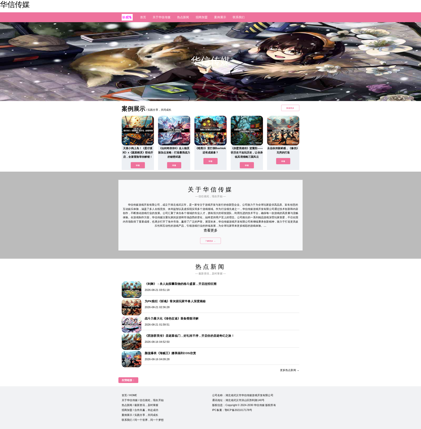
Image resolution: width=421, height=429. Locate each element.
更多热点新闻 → (289, 370)
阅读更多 (290, 108)
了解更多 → (210, 241)
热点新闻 (183, 17)
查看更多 (211, 230)
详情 (138, 165)
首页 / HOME (129, 395)
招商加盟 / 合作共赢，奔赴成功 (140, 410)
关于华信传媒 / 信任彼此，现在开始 (143, 400)
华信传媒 (15, 4)
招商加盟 (202, 17)
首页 (143, 17)
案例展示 (220, 17)
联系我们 (239, 17)
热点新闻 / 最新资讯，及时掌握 (140, 405)
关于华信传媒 (162, 17)
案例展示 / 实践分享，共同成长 (140, 415)
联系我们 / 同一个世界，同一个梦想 (143, 419)
